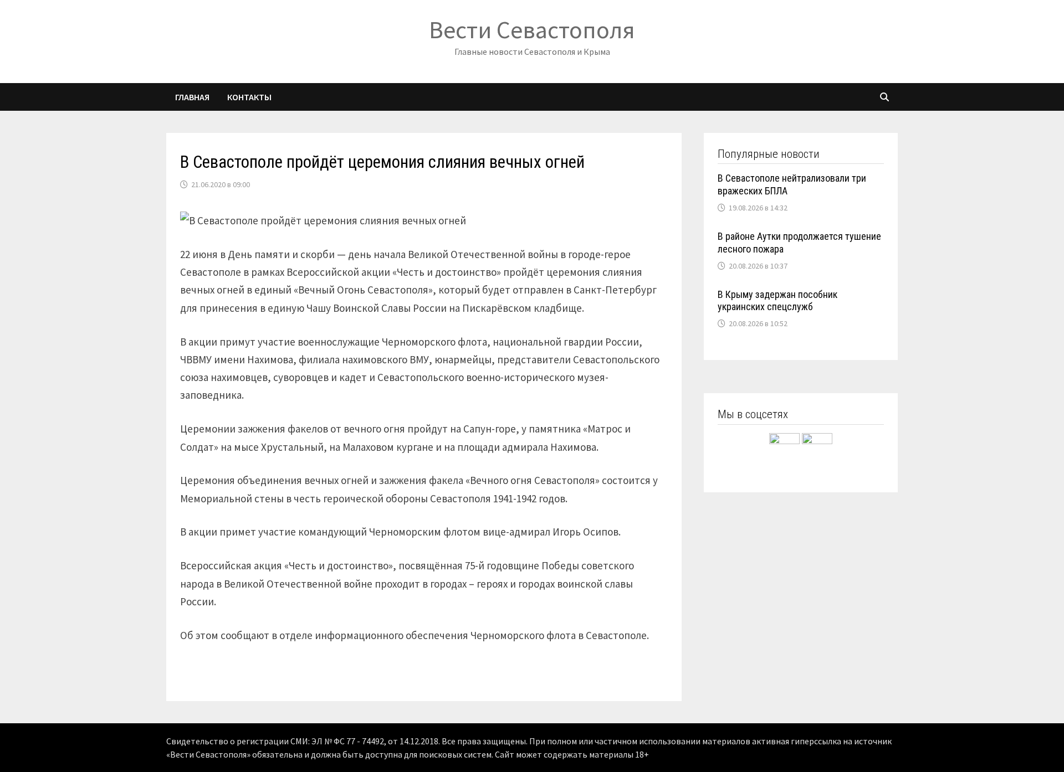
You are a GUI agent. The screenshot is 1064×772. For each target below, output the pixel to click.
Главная (192, 96)
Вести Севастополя (532, 29)
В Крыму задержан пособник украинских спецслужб (777, 301)
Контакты (249, 96)
